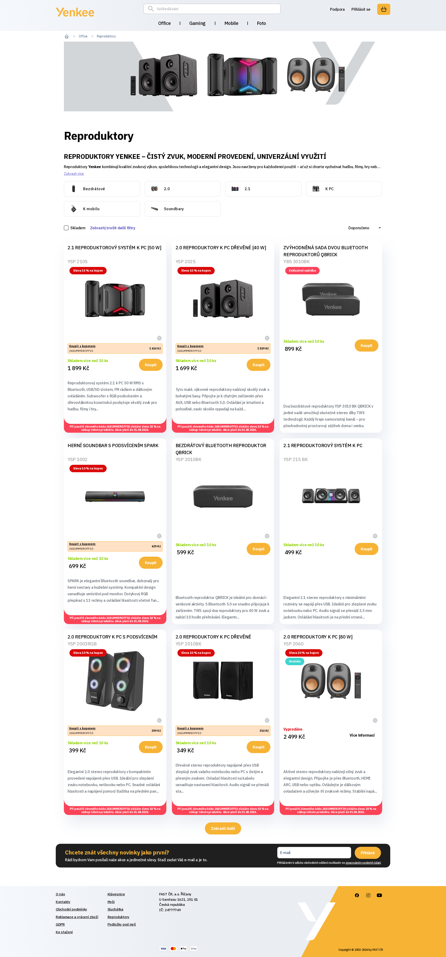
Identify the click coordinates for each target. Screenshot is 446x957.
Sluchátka (115, 909)
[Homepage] (75, 17)
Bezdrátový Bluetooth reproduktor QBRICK (221, 448)
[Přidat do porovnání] (160, 337)
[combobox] (364, 227)
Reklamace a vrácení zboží (77, 917)
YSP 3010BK (189, 459)
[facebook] (357, 895)
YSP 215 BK (295, 459)
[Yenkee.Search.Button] (152, 9)
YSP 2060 (293, 644)
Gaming (197, 23)
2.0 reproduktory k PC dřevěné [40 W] (221, 247)
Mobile (231, 23)
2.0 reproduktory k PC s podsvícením (112, 637)
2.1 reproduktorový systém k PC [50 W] (114, 247)
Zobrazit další (223, 828)
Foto (261, 23)
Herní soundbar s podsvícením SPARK (113, 445)
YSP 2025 (186, 261)
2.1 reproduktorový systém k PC (322, 445)
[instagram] (368, 895)
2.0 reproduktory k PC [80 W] (317, 637)
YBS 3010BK (296, 261)
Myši (111, 902)
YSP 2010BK (189, 644)
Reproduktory (118, 917)
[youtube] (379, 895)
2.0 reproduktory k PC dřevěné (213, 637)
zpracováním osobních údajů (363, 862)
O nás (60, 894)
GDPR (60, 924)
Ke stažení (64, 932)
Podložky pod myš (122, 924)
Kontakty (63, 902)
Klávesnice (116, 894)
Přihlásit (368, 853)
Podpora (337, 9)
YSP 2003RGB (82, 644)
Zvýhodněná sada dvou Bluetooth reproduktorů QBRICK (325, 251)
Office (164, 23)
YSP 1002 (78, 459)
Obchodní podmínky (71, 909)
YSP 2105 (78, 261)
